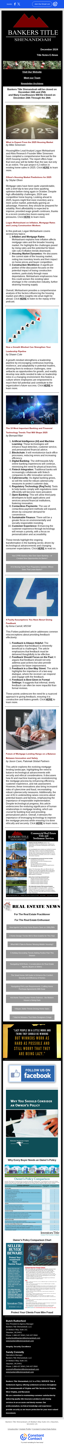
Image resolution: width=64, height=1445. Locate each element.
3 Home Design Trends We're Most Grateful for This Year (32, 936)
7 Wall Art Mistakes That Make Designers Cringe (32, 1017)
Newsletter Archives (32, 83)
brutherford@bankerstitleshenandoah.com (23, 1338)
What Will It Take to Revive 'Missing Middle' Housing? (32, 944)
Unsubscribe (13, 1429)
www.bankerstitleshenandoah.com (20, 1341)
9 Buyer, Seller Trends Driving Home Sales (32, 1009)
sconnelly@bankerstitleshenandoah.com (22, 1369)
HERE (46, 167)
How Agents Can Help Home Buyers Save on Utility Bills (32, 927)
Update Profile (25, 1429)
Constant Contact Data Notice (44, 1429)
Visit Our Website (32, 72)
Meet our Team (32, 78)
